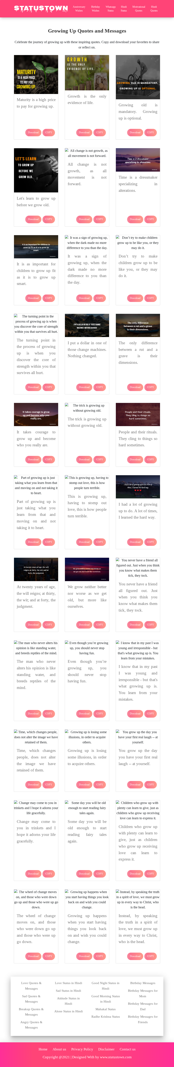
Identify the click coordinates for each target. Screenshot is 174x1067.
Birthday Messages (142, 983)
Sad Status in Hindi (68, 990)
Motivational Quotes (138, 8)
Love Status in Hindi (68, 983)
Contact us (128, 1049)
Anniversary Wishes (79, 8)
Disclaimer (106, 1049)
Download (33, 132)
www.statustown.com (116, 1057)
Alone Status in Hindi (68, 1011)
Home (43, 1049)
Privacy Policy (82, 1049)
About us (59, 1049)
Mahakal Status (105, 1009)
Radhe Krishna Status (105, 1016)
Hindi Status (124, 8)
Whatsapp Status (111, 8)
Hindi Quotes (154, 8)
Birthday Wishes (95, 8)
